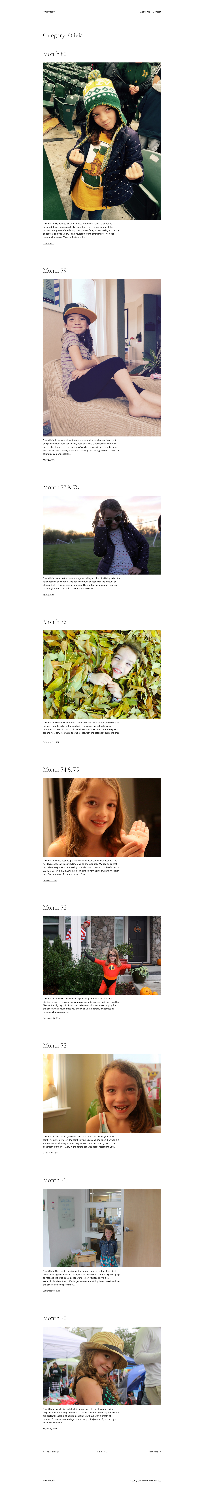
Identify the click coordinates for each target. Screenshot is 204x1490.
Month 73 (54, 907)
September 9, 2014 (51, 1291)
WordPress (155, 1480)
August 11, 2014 (50, 1429)
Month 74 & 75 (61, 769)
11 (109, 1451)
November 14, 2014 (51, 1018)
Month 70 (54, 1317)
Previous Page (51, 1452)
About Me (145, 12)
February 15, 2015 (51, 742)
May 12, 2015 (49, 460)
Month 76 (54, 621)
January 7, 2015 (50, 880)
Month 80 (54, 53)
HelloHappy (49, 12)
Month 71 (54, 1180)
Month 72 (54, 1045)
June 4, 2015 (48, 243)
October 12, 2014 (50, 1153)
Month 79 (54, 270)
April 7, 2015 (48, 594)
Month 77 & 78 (61, 487)
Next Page (155, 1452)
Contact (157, 12)
